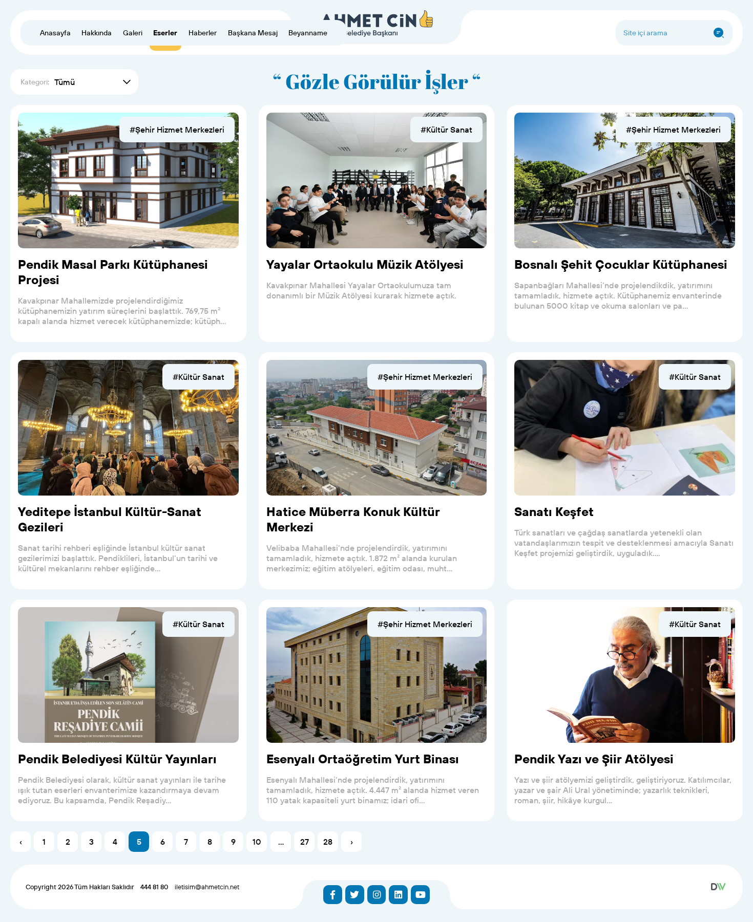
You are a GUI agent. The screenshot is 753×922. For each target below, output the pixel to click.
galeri (132, 32)
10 (257, 842)
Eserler (165, 32)
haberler (203, 32)
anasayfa (55, 32)
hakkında (96, 32)
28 (327, 842)
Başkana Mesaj (253, 32)
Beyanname (307, 32)
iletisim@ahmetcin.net (207, 887)
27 (304, 842)
